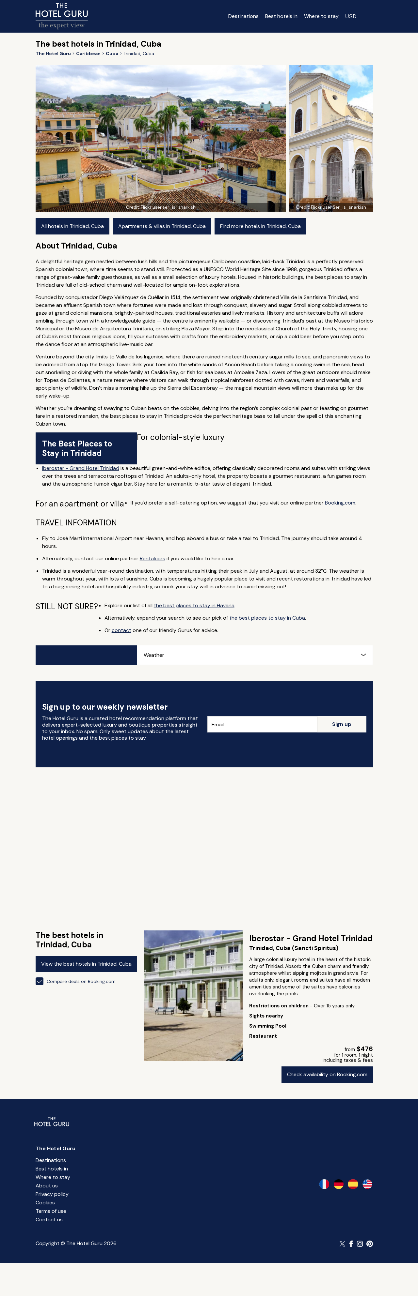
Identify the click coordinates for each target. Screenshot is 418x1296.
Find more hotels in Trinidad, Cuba (260, 226)
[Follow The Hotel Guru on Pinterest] (369, 1244)
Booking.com (340, 502)
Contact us (49, 1219)
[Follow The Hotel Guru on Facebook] (351, 1244)
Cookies (45, 1202)
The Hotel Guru (55, 1148)
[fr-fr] (324, 1184)
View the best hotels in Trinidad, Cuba (86, 963)
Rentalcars (152, 558)
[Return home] (62, 16)
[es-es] (353, 1184)
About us (47, 1185)
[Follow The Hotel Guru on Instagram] (360, 1244)
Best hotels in (281, 16)
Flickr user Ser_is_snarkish (338, 207)
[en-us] (367, 1184)
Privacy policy (52, 1194)
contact (121, 630)
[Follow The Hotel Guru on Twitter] (343, 1244)
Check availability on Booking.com (327, 1074)
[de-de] (338, 1184)
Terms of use (51, 1211)
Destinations (243, 16)
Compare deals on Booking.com (81, 981)
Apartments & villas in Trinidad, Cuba (162, 226)
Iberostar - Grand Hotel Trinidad (80, 468)
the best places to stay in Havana (194, 605)
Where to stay (321, 16)
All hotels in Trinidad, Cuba (72, 226)
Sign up (341, 724)
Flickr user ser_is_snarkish (168, 207)
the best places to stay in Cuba (267, 617)
